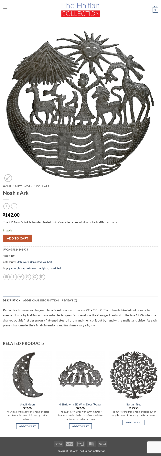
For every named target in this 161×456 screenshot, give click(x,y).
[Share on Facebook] (13, 277)
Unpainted (36, 261)
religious (43, 268)
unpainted (55, 268)
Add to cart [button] (27, 426)
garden (13, 268)
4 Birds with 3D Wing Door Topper (80, 404)
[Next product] (6, 206)
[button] (5, 10)
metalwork (32, 268)
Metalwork (23, 186)
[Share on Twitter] (20, 277)
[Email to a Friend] (28, 277)
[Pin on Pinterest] (35, 277)
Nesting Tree (133, 404)
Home (7, 186)
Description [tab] (11, 300)
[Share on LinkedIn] (42, 277)
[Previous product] (14, 206)
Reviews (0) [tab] (69, 300)
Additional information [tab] (41, 300)
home (21, 268)
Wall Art (42, 186)
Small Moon (27, 404)
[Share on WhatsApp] (6, 277)
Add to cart (17, 238)
